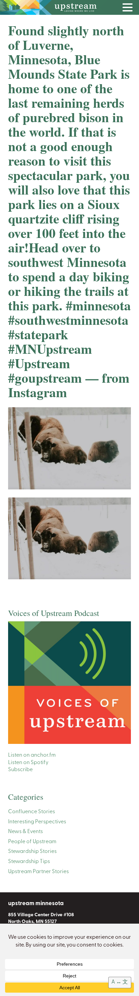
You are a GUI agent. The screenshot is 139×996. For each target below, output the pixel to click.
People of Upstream (32, 842)
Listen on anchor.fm (32, 755)
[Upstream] (69, 7)
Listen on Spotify (28, 762)
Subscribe (20, 769)
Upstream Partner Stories (38, 871)
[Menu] (129, 9)
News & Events (25, 831)
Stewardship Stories (32, 851)
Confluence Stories (31, 812)
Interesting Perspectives (37, 822)
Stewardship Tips (29, 861)
